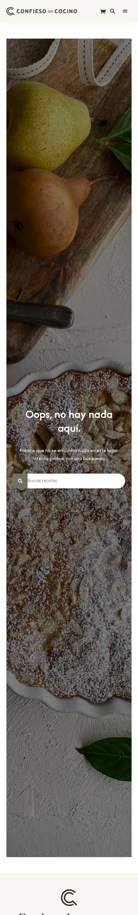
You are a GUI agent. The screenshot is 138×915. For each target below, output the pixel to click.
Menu (125, 11)
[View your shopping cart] (103, 12)
